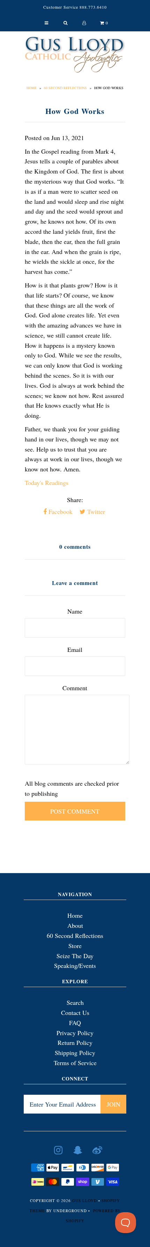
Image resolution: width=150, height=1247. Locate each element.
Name (74, 611)
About (75, 925)
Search (75, 1002)
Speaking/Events (75, 965)
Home (32, 87)
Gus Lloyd (84, 1200)
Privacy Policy (75, 1033)
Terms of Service (75, 1063)
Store (75, 945)
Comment (74, 688)
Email (74, 649)
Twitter (95, 511)
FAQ (75, 1022)
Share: (75, 499)
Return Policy (75, 1042)
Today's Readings (46, 482)
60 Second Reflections (65, 87)
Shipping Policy (75, 1052)
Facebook (60, 511)
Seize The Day (75, 956)
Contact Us (75, 1012)
